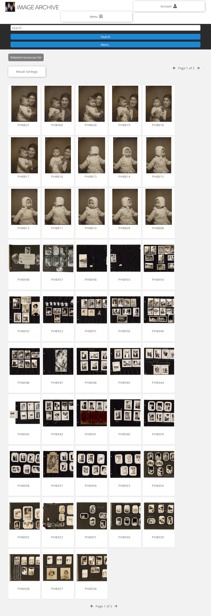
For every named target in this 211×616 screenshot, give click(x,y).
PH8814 (124, 176)
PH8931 (91, 537)
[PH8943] (24, 413)
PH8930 (124, 537)
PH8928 (24, 589)
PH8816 (57, 176)
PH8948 (24, 382)
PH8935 (124, 485)
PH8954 (158, 279)
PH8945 (124, 382)
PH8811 (57, 228)
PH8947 (57, 382)
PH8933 (24, 537)
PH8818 (158, 125)
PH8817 (24, 176)
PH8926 (91, 589)
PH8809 (124, 228)
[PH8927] (57, 567)
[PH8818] (158, 104)
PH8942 (57, 434)
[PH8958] (24, 258)
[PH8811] (57, 207)
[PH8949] (158, 310)
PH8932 (57, 537)
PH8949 (158, 331)
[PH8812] (24, 207)
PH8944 (158, 382)
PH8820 (91, 125)
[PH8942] (57, 413)
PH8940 (124, 434)
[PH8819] (125, 104)
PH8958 (24, 279)
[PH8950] (125, 310)
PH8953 (24, 331)
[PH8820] (91, 104)
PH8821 (24, 125)
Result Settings (27, 71)
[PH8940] (125, 413)
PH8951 (91, 331)
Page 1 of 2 (186, 68)
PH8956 (91, 279)
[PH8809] (125, 207)
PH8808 (158, 228)
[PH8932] (57, 516)
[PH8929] (158, 516)
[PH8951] (91, 310)
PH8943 (24, 434)
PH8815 (91, 176)
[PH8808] (158, 207)
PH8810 (91, 228)
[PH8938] (24, 464)
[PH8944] (158, 361)
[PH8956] (91, 258)
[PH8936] (91, 464)
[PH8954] (158, 258)
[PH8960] (57, 104)
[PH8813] (158, 155)
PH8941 (91, 434)
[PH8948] (24, 361)
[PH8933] (24, 516)
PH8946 (91, 382)
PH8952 (57, 331)
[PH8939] (158, 413)
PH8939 (158, 434)
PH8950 (124, 331)
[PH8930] (125, 516)
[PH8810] (91, 207)
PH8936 (91, 485)
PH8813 (158, 176)
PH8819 (124, 125)
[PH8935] (125, 464)
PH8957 (57, 279)
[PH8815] (91, 155)
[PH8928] (24, 567)
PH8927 (57, 589)
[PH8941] (91, 413)
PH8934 (158, 485)
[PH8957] (57, 258)
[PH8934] (158, 464)
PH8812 (24, 228)
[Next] (198, 68)
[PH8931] (91, 516)
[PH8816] (57, 155)
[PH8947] (57, 361)
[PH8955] (125, 258)
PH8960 (57, 125)
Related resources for (26, 57)
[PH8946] (91, 361)
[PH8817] (24, 155)
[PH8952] (57, 310)
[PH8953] (24, 310)
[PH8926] (91, 567)
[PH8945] (125, 361)
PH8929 (158, 537)
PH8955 (124, 279)
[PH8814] (125, 155)
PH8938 (24, 485)
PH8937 (57, 485)
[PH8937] (57, 464)
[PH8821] (24, 104)
